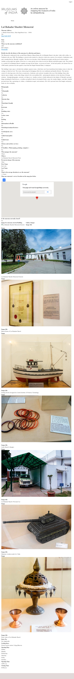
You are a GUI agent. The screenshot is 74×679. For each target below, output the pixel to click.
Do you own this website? (29, 192)
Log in (70, 2)
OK (48, 192)
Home (12, 20)
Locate (4, 180)
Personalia (4, 49)
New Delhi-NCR (6, 36)
